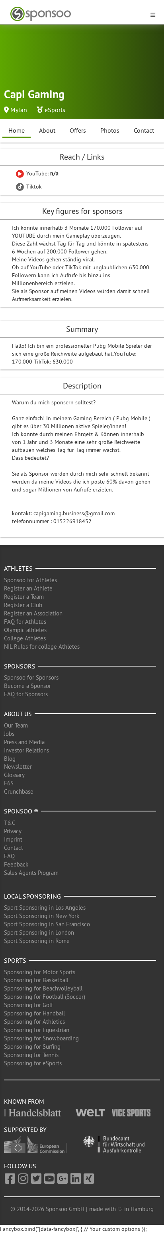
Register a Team (24, 596)
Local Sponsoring (32, 896)
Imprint (13, 839)
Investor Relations (26, 750)
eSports (55, 110)
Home (16, 130)
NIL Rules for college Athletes (42, 646)
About (47, 130)
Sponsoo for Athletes (30, 580)
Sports (15, 960)
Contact (144, 130)
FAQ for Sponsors (26, 694)
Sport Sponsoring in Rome (37, 941)
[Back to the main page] (77, 14)
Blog (10, 758)
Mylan (18, 110)
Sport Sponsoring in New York (41, 916)
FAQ (9, 856)
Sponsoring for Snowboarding (41, 1038)
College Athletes (25, 638)
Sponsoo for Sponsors (31, 677)
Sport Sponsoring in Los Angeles (45, 907)
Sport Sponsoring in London (39, 932)
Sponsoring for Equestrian (36, 1030)
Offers (78, 130)
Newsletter (18, 766)
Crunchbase (18, 791)
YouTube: (42, 173)
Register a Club (23, 605)
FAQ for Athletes (25, 621)
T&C (10, 823)
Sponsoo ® (21, 811)
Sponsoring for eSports (33, 1063)
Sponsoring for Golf (28, 1005)
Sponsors (19, 666)
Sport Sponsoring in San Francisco (47, 924)
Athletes (18, 568)
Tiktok (33, 186)
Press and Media (24, 742)
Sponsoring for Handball (34, 1013)
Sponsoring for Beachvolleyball (43, 988)
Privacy (12, 831)
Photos (109, 130)
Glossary (14, 775)
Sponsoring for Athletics (34, 1021)
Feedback (16, 864)
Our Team (16, 725)
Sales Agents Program (31, 872)
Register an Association (33, 613)
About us (18, 714)
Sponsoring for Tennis (31, 1055)
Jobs (9, 733)
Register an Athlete (28, 588)
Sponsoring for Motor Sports (39, 972)
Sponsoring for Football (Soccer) (44, 996)
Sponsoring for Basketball (36, 980)
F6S (9, 783)
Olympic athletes (25, 630)
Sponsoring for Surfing (32, 1046)
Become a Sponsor (27, 685)
